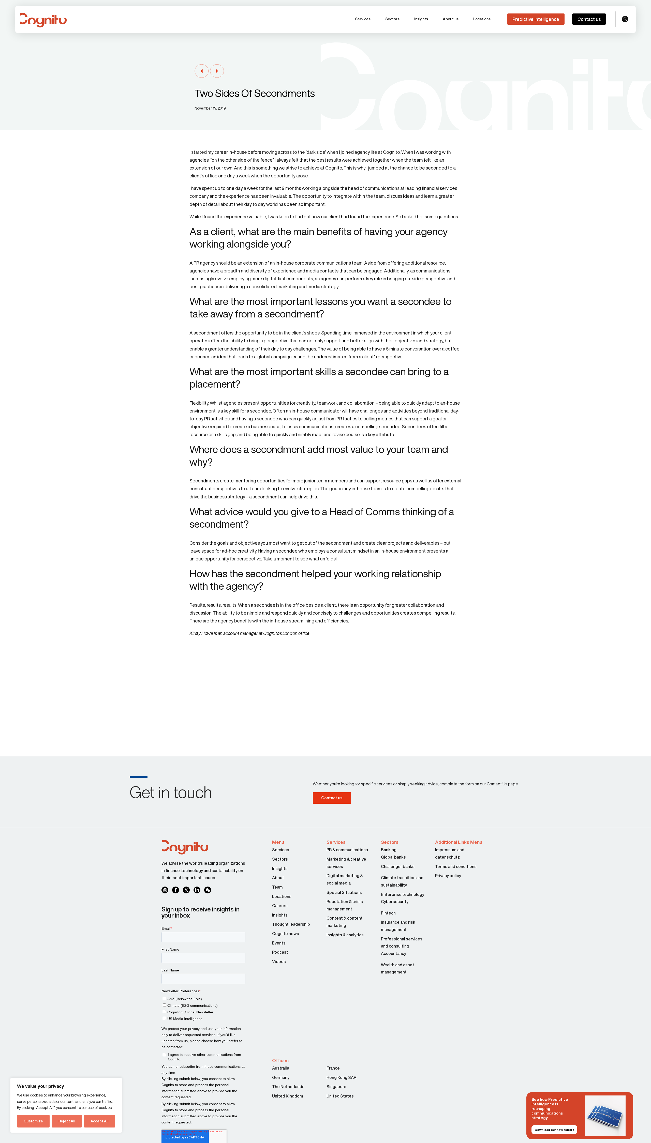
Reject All (66, 1121)
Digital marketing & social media (345, 879)
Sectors (392, 19)
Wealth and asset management (397, 968)
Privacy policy (448, 876)
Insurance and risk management (398, 926)
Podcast (280, 952)
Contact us (589, 19)
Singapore (336, 1087)
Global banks (393, 857)
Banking (388, 850)
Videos (279, 961)
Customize (33, 1121)
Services (363, 19)
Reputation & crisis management (345, 905)
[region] (66, 1105)
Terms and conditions (456, 866)
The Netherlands (288, 1087)
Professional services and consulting (401, 942)
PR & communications (347, 850)
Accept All (100, 1121)
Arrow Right (217, 71)
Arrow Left (202, 71)
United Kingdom (287, 1096)
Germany (280, 1077)
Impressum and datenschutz (449, 853)
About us (450, 19)
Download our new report (554, 1129)
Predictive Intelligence (535, 19)
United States (340, 1096)
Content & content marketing (345, 921)
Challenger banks (398, 866)
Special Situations (344, 892)
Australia (280, 1068)
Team (277, 887)
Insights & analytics (345, 935)
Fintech (388, 913)
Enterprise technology (402, 894)
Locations (482, 19)
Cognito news (285, 934)
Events (279, 943)
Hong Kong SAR (341, 1077)
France (333, 1068)
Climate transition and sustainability (402, 881)
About (278, 878)
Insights (421, 19)
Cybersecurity (394, 902)
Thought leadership (291, 924)
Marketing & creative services (346, 862)
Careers (280, 906)
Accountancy (393, 953)
